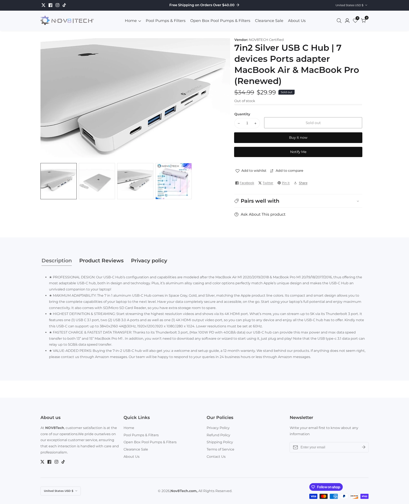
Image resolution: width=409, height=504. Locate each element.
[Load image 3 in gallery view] (135, 181)
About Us (297, 20)
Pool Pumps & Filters (166, 20)
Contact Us (216, 457)
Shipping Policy (220, 442)
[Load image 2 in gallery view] (97, 181)
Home (131, 20)
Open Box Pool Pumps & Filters (220, 20)
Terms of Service (220, 449)
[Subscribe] (363, 447)
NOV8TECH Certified (266, 40)
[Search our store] (340, 21)
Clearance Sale (269, 20)
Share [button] (303, 183)
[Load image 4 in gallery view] (174, 181)
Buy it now (298, 138)
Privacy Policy (218, 428)
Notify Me (298, 152)
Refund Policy (218, 435)
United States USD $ (350, 5)
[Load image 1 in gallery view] (58, 181)
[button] (298, 200)
